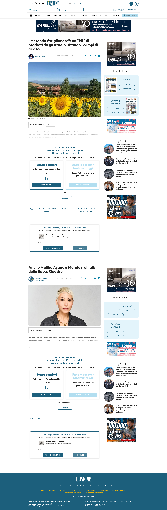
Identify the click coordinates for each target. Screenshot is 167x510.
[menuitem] (37, 15)
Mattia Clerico (40, 56)
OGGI (35, 10)
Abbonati (77, 3)
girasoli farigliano (47, 209)
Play (49, 330)
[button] (137, 4)
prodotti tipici (86, 211)
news (39, 418)
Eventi (64, 10)
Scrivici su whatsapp (40, 3)
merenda (48, 211)
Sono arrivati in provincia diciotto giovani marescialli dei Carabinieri (126, 161)
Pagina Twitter (33, 3)
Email (39, 243)
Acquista (127, 88)
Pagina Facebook (29, 3)
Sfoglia (127, 84)
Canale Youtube (43, 3)
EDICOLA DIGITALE (121, 9)
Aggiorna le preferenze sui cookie (83, 496)
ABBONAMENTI (133, 10)
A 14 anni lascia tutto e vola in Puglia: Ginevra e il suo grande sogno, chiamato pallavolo (126, 186)
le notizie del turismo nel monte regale (78, 209)
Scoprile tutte (82, 185)
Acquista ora (46, 185)
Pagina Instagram (37, 3)
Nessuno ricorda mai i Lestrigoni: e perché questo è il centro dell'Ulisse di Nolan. (126, 173)
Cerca (131, 4)
